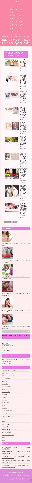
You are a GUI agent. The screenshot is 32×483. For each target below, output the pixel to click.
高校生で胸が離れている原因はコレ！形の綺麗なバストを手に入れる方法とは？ (23, 190)
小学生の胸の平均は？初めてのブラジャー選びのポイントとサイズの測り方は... (16, 277)
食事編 (3, 437)
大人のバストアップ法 (7, 410)
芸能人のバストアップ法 (8, 435)
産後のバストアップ (16, 28)
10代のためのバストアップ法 (9, 370)
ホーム (16, 6)
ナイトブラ (22, 200)
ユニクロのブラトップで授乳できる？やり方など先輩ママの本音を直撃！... (16, 327)
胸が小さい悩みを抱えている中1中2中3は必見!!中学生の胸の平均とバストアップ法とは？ (23, 208)
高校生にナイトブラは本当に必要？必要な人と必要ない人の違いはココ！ (23, 111)
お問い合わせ (16, 31)
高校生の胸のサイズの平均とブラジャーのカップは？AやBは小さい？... (16, 244)
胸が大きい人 (5, 427)
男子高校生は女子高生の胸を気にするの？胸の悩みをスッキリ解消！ (23, 174)
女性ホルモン (5, 413)
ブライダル (4, 394)
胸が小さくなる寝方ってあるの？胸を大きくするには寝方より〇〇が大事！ (16, 448)
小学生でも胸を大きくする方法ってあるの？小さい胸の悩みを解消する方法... (16, 294)
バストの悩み (5, 381)
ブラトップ (4, 400)
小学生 (23, 71)
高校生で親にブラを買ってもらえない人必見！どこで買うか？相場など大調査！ (23, 79)
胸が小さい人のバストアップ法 (9, 429)
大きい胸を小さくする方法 (16, 25)
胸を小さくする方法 (6, 432)
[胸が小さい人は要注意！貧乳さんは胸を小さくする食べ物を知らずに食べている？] (8, 303)
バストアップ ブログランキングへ (9, 345)
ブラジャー (4, 397)
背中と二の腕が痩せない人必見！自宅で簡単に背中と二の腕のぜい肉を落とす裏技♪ (16, 457)
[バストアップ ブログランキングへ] (6, 343)
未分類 (3, 421)
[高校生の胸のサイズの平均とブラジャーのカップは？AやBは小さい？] (8, 236)
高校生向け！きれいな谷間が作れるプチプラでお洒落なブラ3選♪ (23, 126)
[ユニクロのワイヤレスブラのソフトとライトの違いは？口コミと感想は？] (8, 253)
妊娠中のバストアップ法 (8, 416)
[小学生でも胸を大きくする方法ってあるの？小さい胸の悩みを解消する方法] (8, 286)
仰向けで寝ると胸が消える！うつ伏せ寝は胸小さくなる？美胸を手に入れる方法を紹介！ (16, 452)
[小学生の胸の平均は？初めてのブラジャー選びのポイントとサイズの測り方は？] (8, 269)
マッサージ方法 (5, 402)
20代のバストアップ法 (7, 373)
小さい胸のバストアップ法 (16, 21)
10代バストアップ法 (16, 12)
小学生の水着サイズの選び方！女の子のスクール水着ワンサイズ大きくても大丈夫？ (23, 158)
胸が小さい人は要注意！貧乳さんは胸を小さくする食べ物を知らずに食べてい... (16, 311)
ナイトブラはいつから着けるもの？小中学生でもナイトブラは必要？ (23, 64)
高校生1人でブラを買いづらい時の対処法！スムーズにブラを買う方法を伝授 (23, 96)
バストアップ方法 (6, 392)
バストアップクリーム (7, 386)
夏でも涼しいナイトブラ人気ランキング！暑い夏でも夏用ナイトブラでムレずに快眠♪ (16, 466)
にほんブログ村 (6, 350)
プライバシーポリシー (7, 363)
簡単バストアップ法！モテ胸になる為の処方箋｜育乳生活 (16, 336)
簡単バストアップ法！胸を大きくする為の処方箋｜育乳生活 (16, 42)
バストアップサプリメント (8, 389)
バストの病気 (5, 384)
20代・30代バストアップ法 (16, 15)
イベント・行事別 (6, 378)
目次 (16, 34)
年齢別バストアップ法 (16, 9)
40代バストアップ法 (16, 18)
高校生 (23, 88)
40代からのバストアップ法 (8, 376)
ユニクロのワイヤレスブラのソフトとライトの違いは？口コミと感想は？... (16, 261)
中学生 (23, 217)
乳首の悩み (4, 408)
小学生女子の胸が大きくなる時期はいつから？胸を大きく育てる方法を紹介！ (23, 141)
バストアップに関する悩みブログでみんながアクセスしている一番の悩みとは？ (16, 360)
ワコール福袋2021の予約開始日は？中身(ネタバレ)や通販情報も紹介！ (16, 461)
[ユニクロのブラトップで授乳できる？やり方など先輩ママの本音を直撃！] (8, 319)
